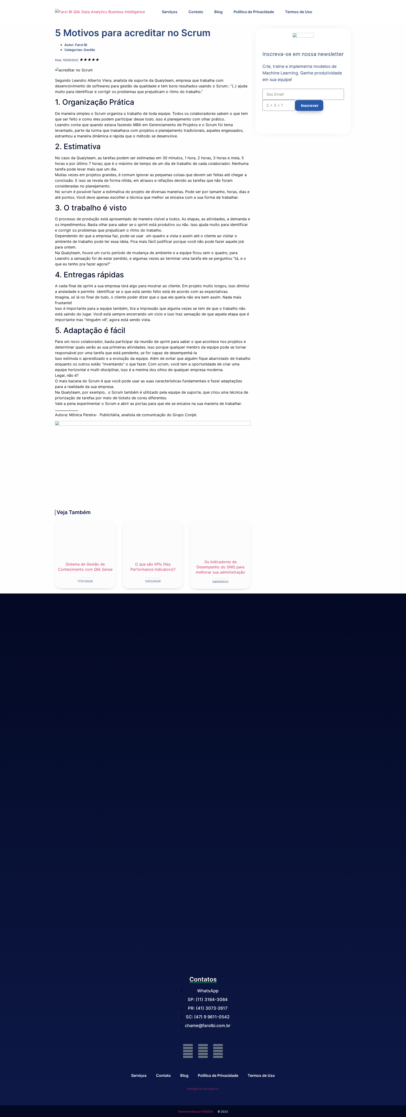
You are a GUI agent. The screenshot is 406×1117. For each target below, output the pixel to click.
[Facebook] (188, 1051)
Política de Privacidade (254, 11)
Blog (218, 11)
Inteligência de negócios (203, 1088)
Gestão (89, 50)
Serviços (169, 11)
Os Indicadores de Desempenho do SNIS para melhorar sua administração (220, 566)
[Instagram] (218, 1051)
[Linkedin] (203, 1051)
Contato (195, 11)
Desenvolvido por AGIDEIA (195, 1111)
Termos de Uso (298, 11)
